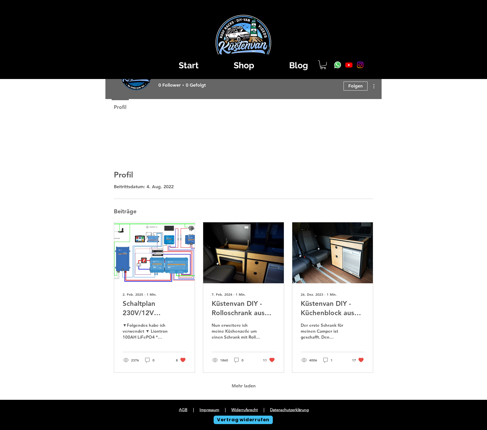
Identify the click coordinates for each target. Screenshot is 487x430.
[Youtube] (349, 65)
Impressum (209, 409)
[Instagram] (360, 65)
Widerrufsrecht (244, 409)
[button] (323, 64)
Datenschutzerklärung (289, 409)
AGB (183, 409)
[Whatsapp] (337, 65)
